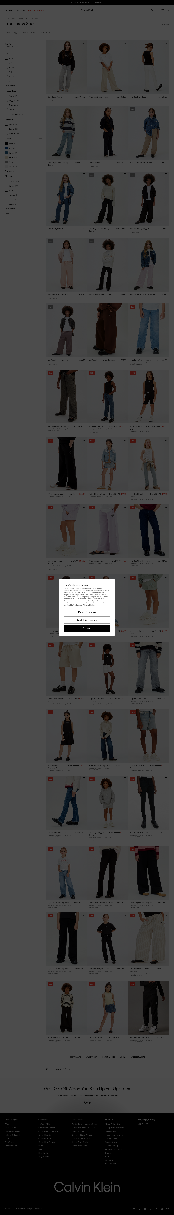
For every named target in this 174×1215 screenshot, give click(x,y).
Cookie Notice (73, 605)
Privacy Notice (89, 605)
